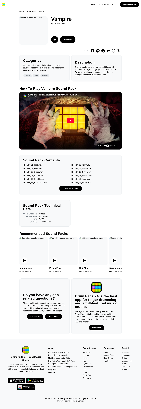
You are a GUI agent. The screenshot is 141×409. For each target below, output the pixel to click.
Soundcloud (127, 361)
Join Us (106, 361)
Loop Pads (52, 369)
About (105, 352)
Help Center (54, 317)
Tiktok (124, 358)
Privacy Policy (63, 401)
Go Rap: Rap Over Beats (58, 364)
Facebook (126, 367)
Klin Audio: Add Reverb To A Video (61, 361)
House (85, 358)
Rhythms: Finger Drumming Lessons (62, 367)
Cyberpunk (87, 364)
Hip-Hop (86, 355)
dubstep (45, 76)
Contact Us (35, 317)
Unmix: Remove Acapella (58, 355)
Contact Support (109, 355)
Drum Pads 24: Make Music (59, 352)
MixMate (51, 372)
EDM (85, 372)
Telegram (125, 369)
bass (36, 76)
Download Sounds (70, 188)
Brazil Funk (87, 375)
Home (92, 4)
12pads (27, 76)
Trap (84, 361)
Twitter (124, 364)
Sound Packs (103, 4)
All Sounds (87, 352)
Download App (129, 4)
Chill (84, 369)
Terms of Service (77, 401)
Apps (114, 4)
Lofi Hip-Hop (88, 367)
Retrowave (87, 378)
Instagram (126, 355)
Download (67, 39)
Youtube (125, 352)
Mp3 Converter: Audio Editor (59, 358)
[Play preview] (24, 260)
